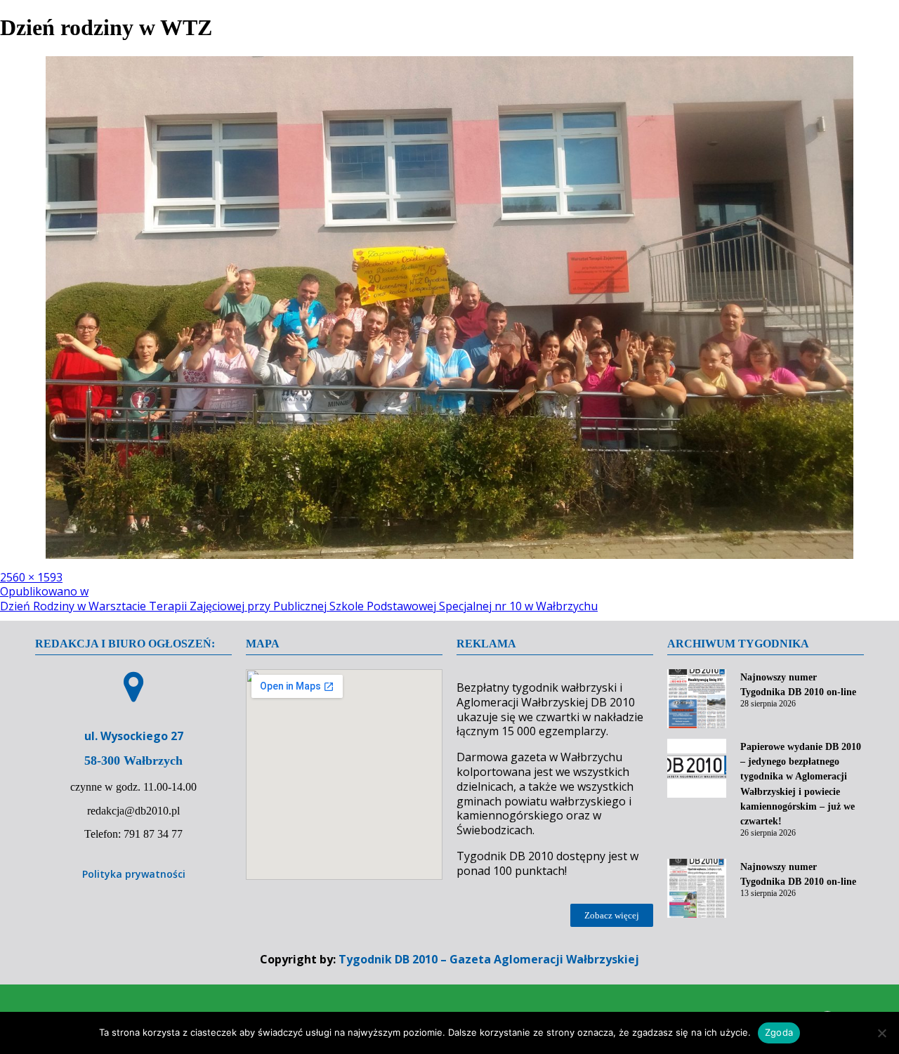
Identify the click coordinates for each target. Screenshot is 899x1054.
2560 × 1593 (31, 577)
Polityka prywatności (133, 874)
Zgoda (779, 1032)
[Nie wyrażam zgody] (881, 1033)
